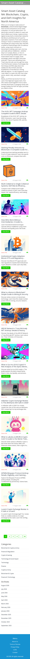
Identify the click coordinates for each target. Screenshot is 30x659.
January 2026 (5, 611)
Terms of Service (15, 644)
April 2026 (4, 600)
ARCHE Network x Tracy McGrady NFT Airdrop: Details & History (14, 329)
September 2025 (6, 625)
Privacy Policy (15, 647)
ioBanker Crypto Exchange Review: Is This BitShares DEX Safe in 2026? (14, 402)
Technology (5, 562)
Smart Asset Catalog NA (13, 3)
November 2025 (6, 618)
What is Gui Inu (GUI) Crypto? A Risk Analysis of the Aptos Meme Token (14, 366)
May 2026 (4, 596)
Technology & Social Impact (9, 559)
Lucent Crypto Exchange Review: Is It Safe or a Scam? (14, 510)
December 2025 (6, 614)
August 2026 (5, 585)
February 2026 (5, 607)
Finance (3, 566)
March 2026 (5, 604)
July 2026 (4, 589)
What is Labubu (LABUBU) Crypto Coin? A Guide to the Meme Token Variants (14, 438)
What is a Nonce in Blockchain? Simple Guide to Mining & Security (14, 293)
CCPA (15, 650)
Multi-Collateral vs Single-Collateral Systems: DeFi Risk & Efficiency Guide (15, 185)
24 (24, 536)
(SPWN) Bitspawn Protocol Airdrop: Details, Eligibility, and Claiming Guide (15, 474)
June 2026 (4, 593)
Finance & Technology (8, 577)
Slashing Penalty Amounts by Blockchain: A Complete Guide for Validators (14, 149)
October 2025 (5, 622)
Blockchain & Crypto (7, 573)
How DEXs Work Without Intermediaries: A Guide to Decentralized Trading (11, 221)
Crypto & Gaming (6, 555)
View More (5, 123)
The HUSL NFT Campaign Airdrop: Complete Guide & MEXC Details (14, 112)
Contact (15, 652)
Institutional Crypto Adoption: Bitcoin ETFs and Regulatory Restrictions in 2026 (13, 257)
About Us (15, 641)
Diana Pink (4, 108)
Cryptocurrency (6, 570)
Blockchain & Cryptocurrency (10, 548)
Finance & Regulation (7, 552)
